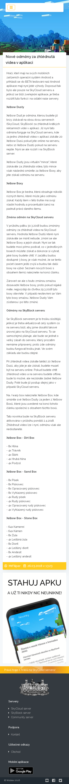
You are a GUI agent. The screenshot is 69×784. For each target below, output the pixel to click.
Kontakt (15, 734)
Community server (22, 717)
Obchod (15, 751)
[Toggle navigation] (11, 7)
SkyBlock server (21, 712)
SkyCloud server (21, 708)
